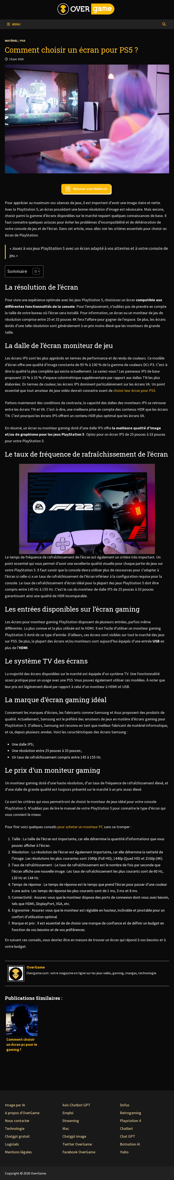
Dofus (124, 1105)
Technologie (14, 1128)
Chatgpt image (74, 1136)
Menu (15, 24)
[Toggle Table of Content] (34, 271)
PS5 (22, 41)
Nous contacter (17, 1120)
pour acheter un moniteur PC (80, 826)
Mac (65, 1128)
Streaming (70, 1120)
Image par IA (15, 1105)
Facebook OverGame (78, 1152)
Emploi (67, 1112)
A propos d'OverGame (22, 1112)
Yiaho (124, 1152)
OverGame (36, 967)
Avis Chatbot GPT (76, 1105)
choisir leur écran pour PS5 (134, 390)
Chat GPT (127, 1136)
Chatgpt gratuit (17, 1136)
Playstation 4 (130, 1120)
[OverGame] (15, 972)
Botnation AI (130, 1144)
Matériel (11, 41)
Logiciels (12, 1144)
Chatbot (126, 1128)
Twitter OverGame (77, 1144)
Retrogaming (130, 1112)
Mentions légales (18, 1152)
